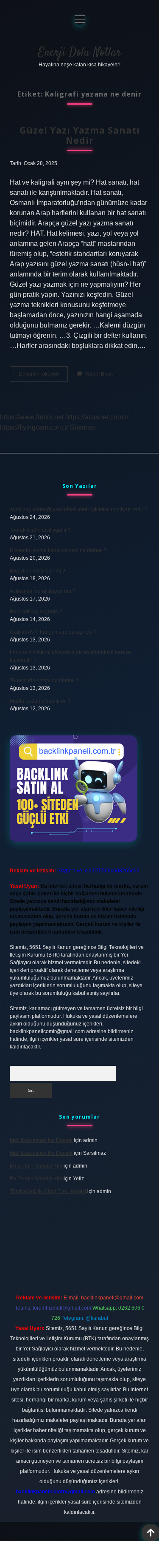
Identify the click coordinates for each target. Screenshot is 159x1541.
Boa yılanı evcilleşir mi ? (37, 571)
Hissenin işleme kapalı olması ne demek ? (58, 550)
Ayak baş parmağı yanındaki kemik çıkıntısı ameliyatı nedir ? (79, 510)
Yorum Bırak (99, 374)
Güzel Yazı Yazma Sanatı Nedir (80, 135)
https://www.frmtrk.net (32, 417)
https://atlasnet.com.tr (96, 417)
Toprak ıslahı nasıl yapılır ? (40, 530)
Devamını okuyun (43, 376)
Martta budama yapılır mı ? (40, 701)
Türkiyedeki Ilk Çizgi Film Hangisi (48, 1191)
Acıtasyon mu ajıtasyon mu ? (42, 591)
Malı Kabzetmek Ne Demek (41, 1140)
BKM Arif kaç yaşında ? (36, 612)
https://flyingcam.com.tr (34, 427)
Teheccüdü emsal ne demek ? (44, 681)
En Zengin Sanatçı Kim (36, 1166)
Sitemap (82, 427)
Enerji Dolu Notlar (79, 52)
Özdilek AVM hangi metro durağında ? (53, 632)
